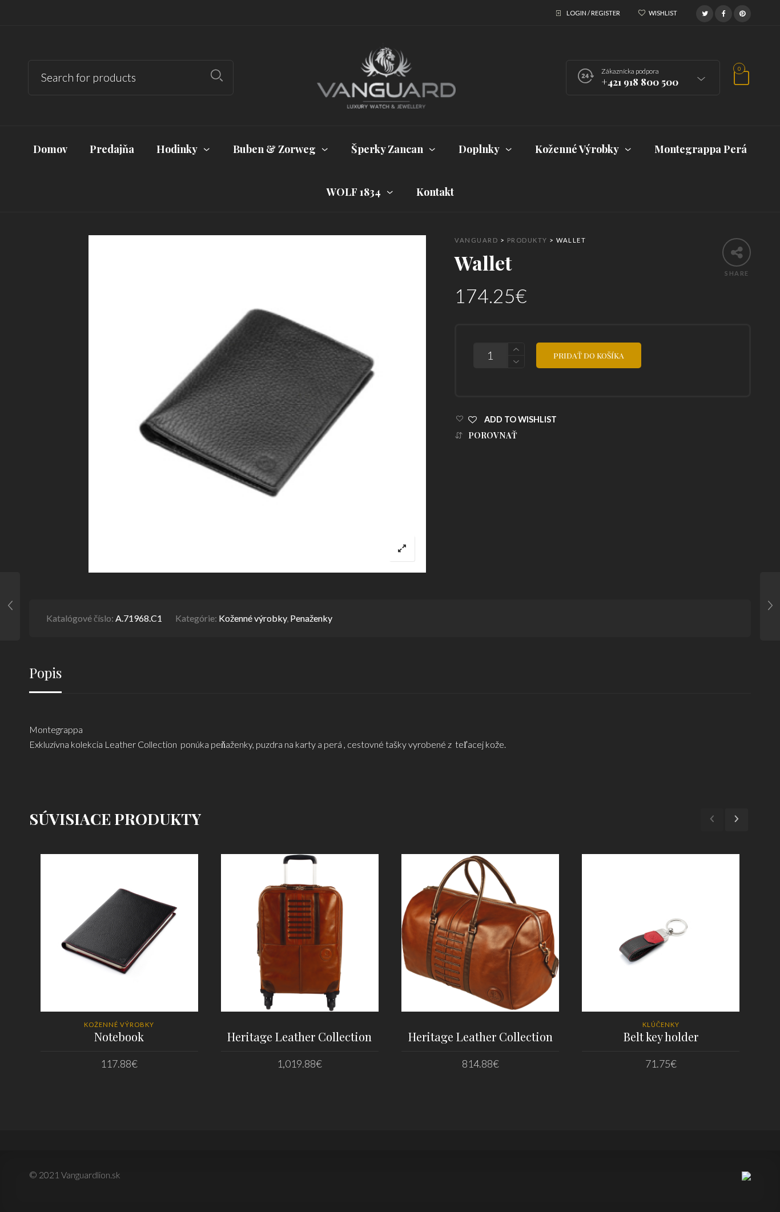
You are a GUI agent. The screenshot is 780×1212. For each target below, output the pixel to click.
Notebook (119, 1036)
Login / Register (593, 13)
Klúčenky (661, 1024)
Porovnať (492, 435)
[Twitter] (704, 12)
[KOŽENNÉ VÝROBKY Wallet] (10, 606)
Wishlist (663, 13)
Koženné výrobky (253, 618)
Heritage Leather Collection (299, 1036)
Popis (45, 673)
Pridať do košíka (588, 355)
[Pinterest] (742, 12)
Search (216, 75)
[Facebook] (723, 12)
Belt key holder (661, 1036)
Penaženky (311, 618)
